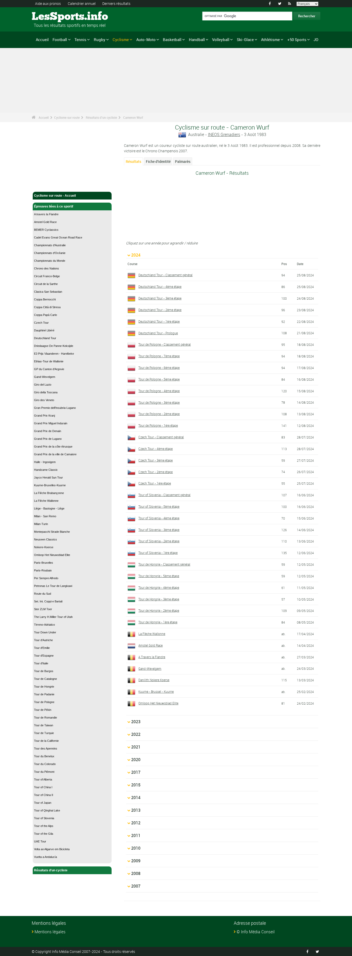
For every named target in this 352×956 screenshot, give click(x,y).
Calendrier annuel (82, 3)
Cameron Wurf (133, 117)
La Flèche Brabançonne (49, 493)
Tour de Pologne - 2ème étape (159, 414)
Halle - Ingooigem (45, 462)
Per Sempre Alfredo (46, 578)
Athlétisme (270, 39)
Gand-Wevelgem (44, 376)
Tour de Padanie (44, 694)
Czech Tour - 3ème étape (155, 460)
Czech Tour (41, 322)
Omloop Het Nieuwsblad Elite (52, 554)
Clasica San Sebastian (48, 291)
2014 (135, 797)
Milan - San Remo (45, 516)
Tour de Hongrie (44, 686)
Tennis (80, 39)
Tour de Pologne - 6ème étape (159, 367)
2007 (135, 886)
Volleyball (220, 39)
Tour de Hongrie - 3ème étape (158, 599)
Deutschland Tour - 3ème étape (159, 298)
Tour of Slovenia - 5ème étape (158, 506)
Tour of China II (43, 794)
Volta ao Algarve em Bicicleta (52, 849)
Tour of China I (43, 787)
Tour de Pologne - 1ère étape (158, 425)
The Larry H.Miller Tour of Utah (53, 616)
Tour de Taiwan (43, 725)
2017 (135, 772)
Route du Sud (42, 593)
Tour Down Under (45, 632)
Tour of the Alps (43, 825)
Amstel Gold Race (45, 222)
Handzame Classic (46, 469)
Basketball (172, 39)
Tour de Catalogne (45, 678)
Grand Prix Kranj (44, 415)
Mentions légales (50, 932)
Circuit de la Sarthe (46, 283)
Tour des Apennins (45, 748)
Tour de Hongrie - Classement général (164, 564)
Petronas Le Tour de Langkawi (53, 585)
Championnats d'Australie (50, 245)
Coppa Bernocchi (45, 299)
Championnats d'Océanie (49, 252)
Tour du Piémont (44, 771)
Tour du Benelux (44, 756)
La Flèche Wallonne (46, 500)
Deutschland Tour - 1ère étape (159, 321)
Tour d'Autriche (43, 640)
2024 (135, 255)
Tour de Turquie (44, 733)
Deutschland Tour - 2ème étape (159, 310)
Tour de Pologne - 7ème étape (159, 356)
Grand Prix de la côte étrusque (53, 446)
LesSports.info (51, 16)
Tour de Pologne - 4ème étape (159, 391)
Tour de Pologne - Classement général (164, 344)
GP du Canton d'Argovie (49, 369)
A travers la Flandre (46, 214)
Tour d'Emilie (42, 647)
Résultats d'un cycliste (101, 117)
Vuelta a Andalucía (45, 856)
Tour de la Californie (46, 740)
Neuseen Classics (45, 539)
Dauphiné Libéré (44, 330)
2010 (135, 848)
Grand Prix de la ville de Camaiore (55, 454)
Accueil (42, 39)
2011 (135, 835)
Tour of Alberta (43, 779)
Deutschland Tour (45, 338)
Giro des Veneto (44, 400)
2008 (135, 873)
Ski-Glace (245, 39)
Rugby (99, 39)
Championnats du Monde (49, 260)
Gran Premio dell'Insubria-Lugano (55, 407)
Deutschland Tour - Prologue (158, 333)
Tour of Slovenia (44, 818)
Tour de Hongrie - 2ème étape (158, 610)
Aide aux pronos (48, 3)
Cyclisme (121, 39)
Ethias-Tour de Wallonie (48, 361)
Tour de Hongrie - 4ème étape (158, 587)
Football (60, 39)
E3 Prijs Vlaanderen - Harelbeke (54, 353)
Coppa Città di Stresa (47, 307)
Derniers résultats (116, 3)
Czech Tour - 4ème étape (155, 449)
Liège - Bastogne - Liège (49, 508)
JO (316, 39)
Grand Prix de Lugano (48, 438)
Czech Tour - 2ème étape (155, 472)
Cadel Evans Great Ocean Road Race (58, 237)
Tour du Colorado (45, 764)
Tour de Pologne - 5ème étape (159, 379)
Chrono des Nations (46, 268)
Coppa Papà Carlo (45, 314)
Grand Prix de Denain (47, 431)
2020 (135, 759)
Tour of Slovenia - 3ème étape (158, 530)
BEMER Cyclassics (46, 229)
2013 (135, 810)
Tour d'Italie (41, 663)
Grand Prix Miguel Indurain (50, 423)
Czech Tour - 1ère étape (154, 483)
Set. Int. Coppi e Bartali (48, 601)
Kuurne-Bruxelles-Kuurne (50, 485)
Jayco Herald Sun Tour (48, 477)
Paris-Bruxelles (43, 562)
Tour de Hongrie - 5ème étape (158, 576)
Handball (197, 39)
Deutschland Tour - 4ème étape (159, 286)
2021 (135, 747)
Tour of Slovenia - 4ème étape (158, 518)
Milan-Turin (41, 523)
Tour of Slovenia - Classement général (164, 495)
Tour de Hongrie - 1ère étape (157, 622)
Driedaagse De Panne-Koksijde (53, 345)
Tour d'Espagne (44, 655)
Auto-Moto (146, 39)
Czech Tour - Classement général (161, 437)
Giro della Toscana (45, 392)
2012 (135, 823)
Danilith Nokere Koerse (153, 680)
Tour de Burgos (43, 671)
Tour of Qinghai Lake (47, 810)
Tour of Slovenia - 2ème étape (158, 541)
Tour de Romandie (45, 717)
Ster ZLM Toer (43, 609)
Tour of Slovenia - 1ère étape (158, 553)
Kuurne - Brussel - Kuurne (156, 691)
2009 (135, 861)
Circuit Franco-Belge (47, 276)
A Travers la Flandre (151, 657)
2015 (135, 785)
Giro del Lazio (42, 384)
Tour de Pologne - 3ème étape (159, 402)
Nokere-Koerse (43, 547)
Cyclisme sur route (67, 117)
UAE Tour (40, 841)
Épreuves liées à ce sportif (53, 206)
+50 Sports (296, 39)
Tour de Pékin (42, 709)
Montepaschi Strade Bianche (52, 531)
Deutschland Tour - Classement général (165, 275)
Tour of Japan (42, 802)
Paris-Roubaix (43, 570)
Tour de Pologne (44, 702)
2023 (135, 721)
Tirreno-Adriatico (44, 624)
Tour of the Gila (43, 833)
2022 (135, 734)
